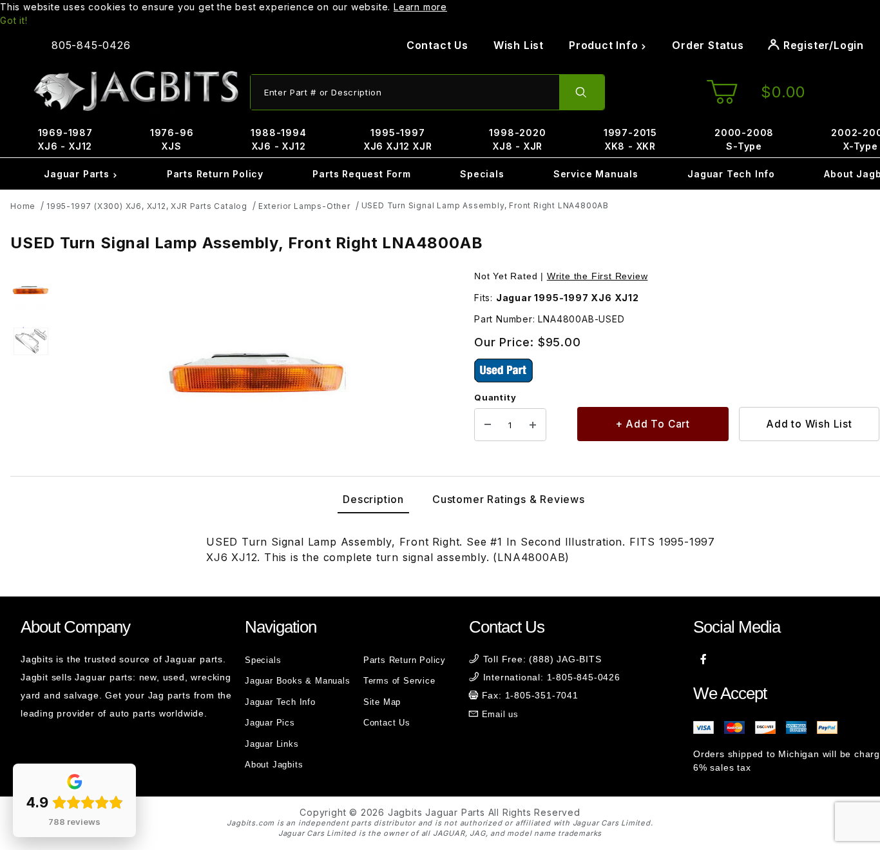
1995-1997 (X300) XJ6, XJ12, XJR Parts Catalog (146, 206)
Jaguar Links (272, 744)
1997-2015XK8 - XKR (630, 139)
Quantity (495, 397)
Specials (482, 173)
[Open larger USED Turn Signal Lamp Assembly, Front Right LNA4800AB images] (259, 370)
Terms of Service (399, 681)
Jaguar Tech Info (731, 173)
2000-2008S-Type (744, 139)
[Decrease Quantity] (488, 425)
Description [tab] (373, 499)
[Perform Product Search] (581, 92)
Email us (500, 714)
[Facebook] (703, 659)
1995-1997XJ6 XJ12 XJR (398, 139)
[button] (31, 289)
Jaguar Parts (78, 173)
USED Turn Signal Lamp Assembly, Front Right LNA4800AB (485, 205)
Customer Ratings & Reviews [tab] (508, 499)
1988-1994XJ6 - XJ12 (278, 139)
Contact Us (437, 45)
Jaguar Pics (270, 722)
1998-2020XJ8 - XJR (517, 139)
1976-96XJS (172, 139)
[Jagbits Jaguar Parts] (135, 91)
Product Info (605, 45)
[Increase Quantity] (533, 425)
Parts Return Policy (215, 173)
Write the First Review (597, 276)
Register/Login (822, 45)
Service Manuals (595, 173)
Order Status (708, 45)
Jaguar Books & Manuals (297, 681)
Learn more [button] (420, 6)
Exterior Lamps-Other (304, 206)
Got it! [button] (14, 20)
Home (22, 206)
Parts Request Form (361, 173)
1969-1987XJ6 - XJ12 (65, 139)
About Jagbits (274, 764)
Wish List (518, 45)
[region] (31, 370)
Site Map (382, 702)
